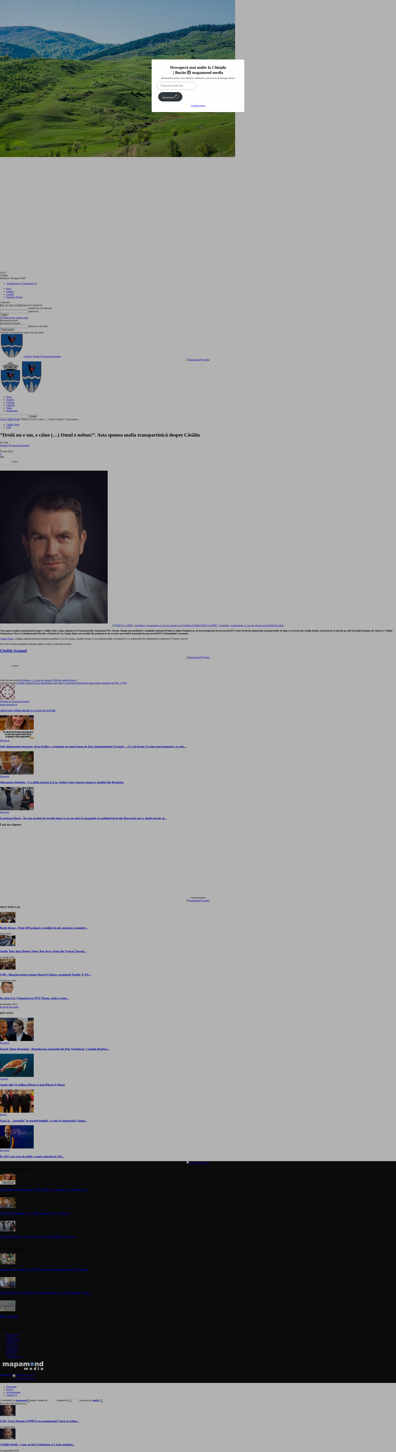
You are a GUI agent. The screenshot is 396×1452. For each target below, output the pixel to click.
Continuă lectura (198, 106)
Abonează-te (168, 97)
